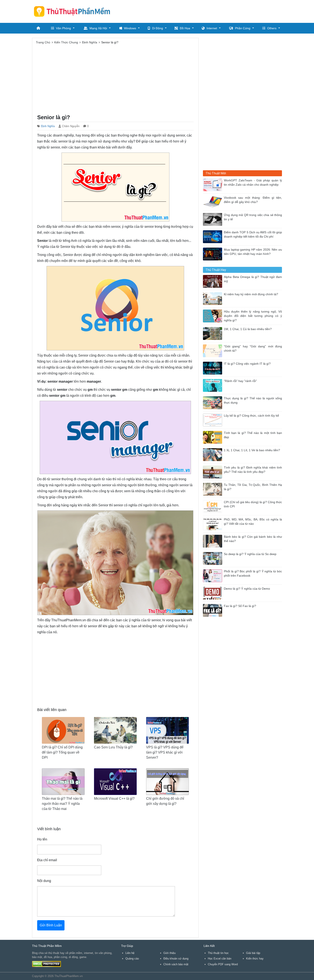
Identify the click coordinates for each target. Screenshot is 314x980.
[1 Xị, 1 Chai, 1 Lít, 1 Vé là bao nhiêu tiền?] (213, 454)
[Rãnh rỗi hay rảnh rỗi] (213, 385)
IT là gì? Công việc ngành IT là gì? (247, 363)
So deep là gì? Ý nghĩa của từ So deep (250, 554)
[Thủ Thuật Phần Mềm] (73, 11)
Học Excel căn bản (219, 958)
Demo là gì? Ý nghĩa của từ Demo (247, 588)
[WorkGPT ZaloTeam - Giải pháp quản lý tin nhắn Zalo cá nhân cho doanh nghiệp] (213, 184)
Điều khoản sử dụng (175, 958)
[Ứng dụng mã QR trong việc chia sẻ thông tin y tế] (213, 219)
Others (271, 28)
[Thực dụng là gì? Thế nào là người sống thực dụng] (213, 402)
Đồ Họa (185, 28)
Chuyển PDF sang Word (223, 964)
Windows (130, 28)
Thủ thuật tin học (218, 953)
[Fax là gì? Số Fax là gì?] (213, 610)
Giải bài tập (253, 953)
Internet (212, 28)
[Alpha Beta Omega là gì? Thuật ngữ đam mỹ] (213, 281)
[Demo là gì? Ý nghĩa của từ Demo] (213, 593)
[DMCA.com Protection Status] (46, 963)
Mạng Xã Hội (98, 28)
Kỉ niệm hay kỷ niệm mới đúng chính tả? (251, 294)
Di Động (157, 28)
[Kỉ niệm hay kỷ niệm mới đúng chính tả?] (213, 298)
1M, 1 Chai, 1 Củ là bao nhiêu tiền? (248, 329)
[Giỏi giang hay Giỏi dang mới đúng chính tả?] (213, 350)
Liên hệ (129, 953)
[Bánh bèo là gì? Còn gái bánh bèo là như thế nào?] (213, 541)
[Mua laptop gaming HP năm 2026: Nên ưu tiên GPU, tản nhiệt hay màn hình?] (213, 254)
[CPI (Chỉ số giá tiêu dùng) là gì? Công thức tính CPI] (213, 506)
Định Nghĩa (48, 126)
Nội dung (44, 881)
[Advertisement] (204, 10)
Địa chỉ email (47, 860)
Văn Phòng (63, 28)
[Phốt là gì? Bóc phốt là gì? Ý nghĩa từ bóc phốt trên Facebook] (213, 575)
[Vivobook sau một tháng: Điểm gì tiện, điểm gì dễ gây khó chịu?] (213, 202)
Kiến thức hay (255, 958)
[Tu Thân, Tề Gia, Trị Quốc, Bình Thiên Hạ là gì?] (213, 489)
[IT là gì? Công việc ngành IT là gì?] (213, 368)
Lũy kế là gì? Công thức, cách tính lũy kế (251, 415)
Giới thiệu (169, 953)
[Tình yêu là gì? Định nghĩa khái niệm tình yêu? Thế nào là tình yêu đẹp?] (213, 471)
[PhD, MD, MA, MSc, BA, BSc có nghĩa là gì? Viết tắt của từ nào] (213, 523)
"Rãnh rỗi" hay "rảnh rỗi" (240, 381)
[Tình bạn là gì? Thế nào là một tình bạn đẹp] (213, 437)
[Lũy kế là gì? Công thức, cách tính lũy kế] (213, 420)
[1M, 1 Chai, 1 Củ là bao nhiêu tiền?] (213, 333)
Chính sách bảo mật (175, 964)
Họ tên (42, 839)
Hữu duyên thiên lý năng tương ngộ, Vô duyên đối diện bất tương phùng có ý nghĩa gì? (253, 316)
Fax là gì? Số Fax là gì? (240, 606)
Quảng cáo (132, 958)
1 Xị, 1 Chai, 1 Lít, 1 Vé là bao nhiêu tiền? (252, 450)
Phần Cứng (242, 28)
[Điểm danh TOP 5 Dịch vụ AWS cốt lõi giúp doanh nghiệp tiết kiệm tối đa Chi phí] (213, 236)
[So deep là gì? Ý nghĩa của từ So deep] (213, 558)
